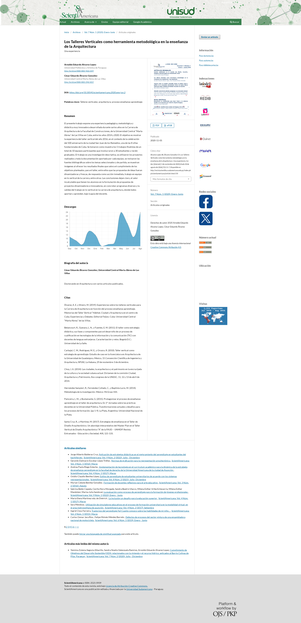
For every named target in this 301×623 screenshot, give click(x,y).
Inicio (66, 32)
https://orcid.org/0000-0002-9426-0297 (79, 71)
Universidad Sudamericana (139, 589)
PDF (157, 125)
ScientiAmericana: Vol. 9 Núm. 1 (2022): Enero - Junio (97, 495)
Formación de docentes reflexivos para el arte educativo (131, 482)
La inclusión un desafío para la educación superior (133, 498)
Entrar (238, 2)
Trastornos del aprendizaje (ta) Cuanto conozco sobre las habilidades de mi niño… (131, 510)
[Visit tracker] (213, 324)
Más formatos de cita (162, 179)
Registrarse (227, 2)
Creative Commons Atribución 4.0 (165, 247)
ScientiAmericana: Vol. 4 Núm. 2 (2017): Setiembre (129, 507)
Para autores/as (206, 60)
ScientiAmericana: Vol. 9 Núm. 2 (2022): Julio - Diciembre (112, 457)
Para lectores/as (206, 56)
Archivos (75, 22)
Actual (63, 22)
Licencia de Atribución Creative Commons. (127, 586)
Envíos (104, 22)
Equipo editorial (120, 22)
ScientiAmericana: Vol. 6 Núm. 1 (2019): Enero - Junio (121, 520)
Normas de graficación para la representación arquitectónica (141, 460)
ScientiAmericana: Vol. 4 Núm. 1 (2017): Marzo (93, 473)
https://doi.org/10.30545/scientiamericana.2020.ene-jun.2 (97, 92)
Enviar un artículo (209, 37)
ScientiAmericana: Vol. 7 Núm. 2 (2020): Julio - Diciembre (115, 556)
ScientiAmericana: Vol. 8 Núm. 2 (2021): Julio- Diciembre (118, 479)
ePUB (169, 125)
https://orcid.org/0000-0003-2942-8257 (79, 82)
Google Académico (142, 22)
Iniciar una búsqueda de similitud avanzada (100, 534)
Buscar (235, 22)
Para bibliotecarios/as (208, 65)
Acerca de (89, 22)
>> (77, 526)
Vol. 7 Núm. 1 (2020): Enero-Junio (99, 32)
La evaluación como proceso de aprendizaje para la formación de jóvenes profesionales (146, 492)
